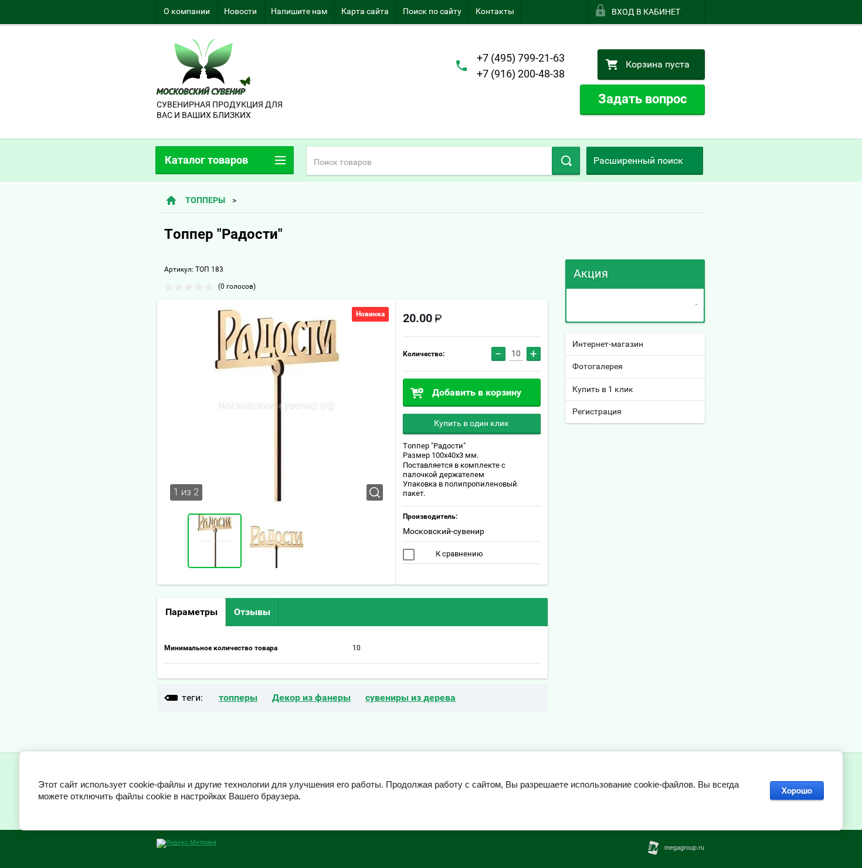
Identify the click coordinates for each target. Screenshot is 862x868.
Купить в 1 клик (602, 389)
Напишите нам (299, 11)
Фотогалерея (597, 366)
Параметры (191, 611)
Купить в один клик (471, 423)
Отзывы (252, 611)
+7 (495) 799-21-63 (521, 58)
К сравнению (458, 553)
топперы (238, 697)
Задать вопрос (642, 99)
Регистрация (597, 411)
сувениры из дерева (410, 697)
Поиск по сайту (432, 11)
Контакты (495, 11)
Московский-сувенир (443, 531)
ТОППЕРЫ (205, 200)
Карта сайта (365, 11)
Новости (240, 11)
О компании (187, 11)
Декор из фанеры (311, 697)
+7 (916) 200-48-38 (521, 73)
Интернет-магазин (607, 344)
